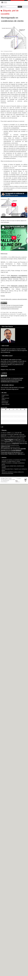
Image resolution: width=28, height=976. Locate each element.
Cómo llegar (3, 478)
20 (13, 418)
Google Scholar (5, 395)
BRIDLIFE (4, 432)
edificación (12, 436)
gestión (23, 437)
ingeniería (2, 441)
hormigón (20, 312)
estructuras (23, 436)
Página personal (5, 398)
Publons (3, 399)
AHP (1, 432)
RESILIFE (8, 450)
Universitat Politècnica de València (11, 454)
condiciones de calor (20, 59)
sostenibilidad (16, 450)
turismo (21, 452)
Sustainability (4, 452)
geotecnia (19, 437)
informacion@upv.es (4, 481)
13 (13, 416)
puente (23, 449)
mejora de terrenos (5, 445)
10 (2, 416)
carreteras (12, 432)
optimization (12, 447)
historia (2, 440)
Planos (6, 478)
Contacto (10, 478)
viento (8, 317)
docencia (8, 436)
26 (9, 420)
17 (2, 418)
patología (22, 315)
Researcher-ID (5, 401)
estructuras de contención (6, 437)
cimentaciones (4, 434)
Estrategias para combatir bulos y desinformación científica (13, 466)
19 (9, 418)
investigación (19, 441)
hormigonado (17, 315)
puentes (3, 450)
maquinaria (15, 443)
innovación (15, 441)
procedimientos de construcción (8, 314)
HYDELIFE (17, 440)
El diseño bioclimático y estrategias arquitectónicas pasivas (13, 463)
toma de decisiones (14, 452)
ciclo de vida (18, 432)
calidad (8, 432)
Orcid (3, 396)
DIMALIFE (3, 436)
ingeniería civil (8, 441)
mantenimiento (9, 443)
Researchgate (5, 402)
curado (19, 314)
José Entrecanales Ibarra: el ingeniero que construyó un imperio (14, 469)
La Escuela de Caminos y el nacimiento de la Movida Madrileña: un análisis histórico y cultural (14, 460)
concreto (16, 434)
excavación (14, 437)
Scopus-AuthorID (5, 404)
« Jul (2, 426)
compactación (10, 434)
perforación (17, 447)
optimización (5, 447)
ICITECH (23, 440)
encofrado (17, 436)
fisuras (6, 315)
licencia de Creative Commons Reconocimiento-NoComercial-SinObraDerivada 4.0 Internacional (12, 307)
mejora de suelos (23, 443)
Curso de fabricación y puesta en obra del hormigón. (14, 299)
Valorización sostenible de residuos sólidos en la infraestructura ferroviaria (13, 472)
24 (2, 420)
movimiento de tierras (15, 445)
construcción (14, 312)
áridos (24, 454)
